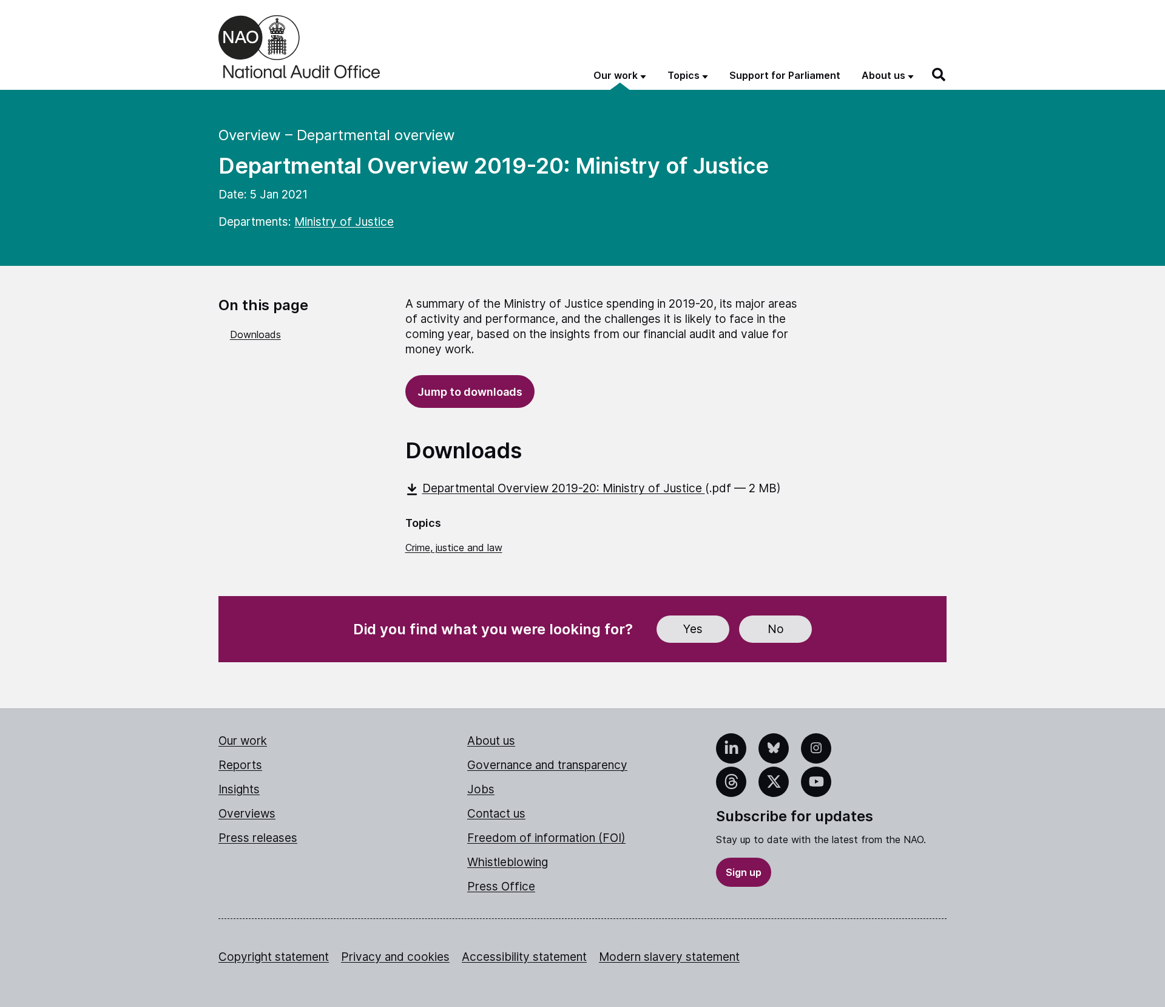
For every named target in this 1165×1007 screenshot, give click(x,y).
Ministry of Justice (344, 222)
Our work (242, 741)
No (776, 629)
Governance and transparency (547, 765)
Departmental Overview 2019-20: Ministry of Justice (563, 488)
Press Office (501, 886)
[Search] (939, 74)
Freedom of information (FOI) (546, 838)
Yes (693, 629)
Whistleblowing (507, 862)
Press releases (257, 838)
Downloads (255, 334)
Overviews (246, 814)
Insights (239, 789)
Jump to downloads (469, 391)
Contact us (496, 814)
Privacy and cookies (395, 957)
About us (491, 741)
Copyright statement (273, 957)
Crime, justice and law (453, 547)
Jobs (481, 789)
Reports (240, 765)
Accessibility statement (524, 957)
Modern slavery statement (669, 957)
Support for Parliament (784, 75)
